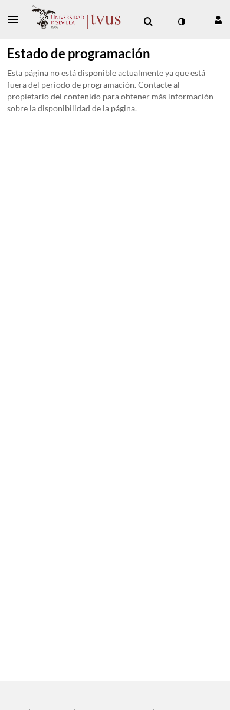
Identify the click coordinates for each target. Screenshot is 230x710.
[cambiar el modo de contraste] (181, 21)
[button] (16, 19)
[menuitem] (148, 21)
